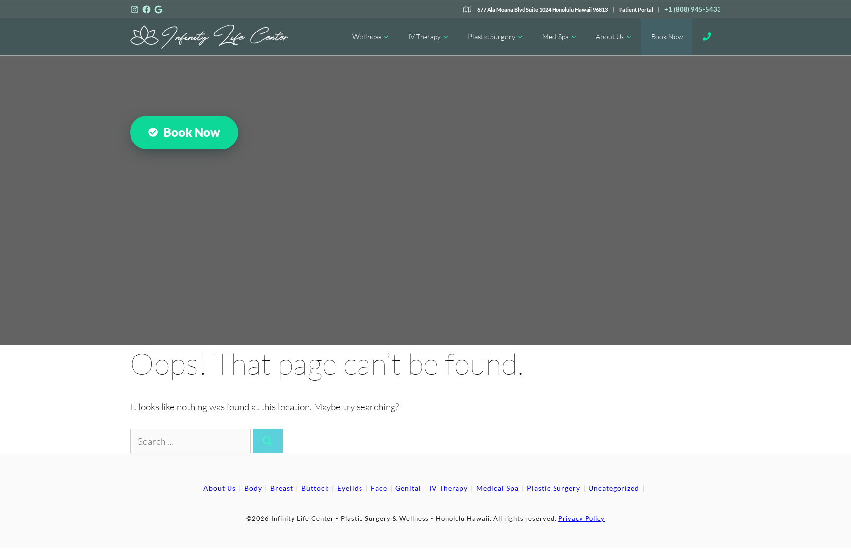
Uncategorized (614, 488)
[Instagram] (134, 9)
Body (253, 488)
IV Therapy (424, 36)
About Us (610, 36)
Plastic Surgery (491, 36)
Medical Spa (497, 488)
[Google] (158, 9)
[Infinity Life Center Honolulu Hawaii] (209, 37)
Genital (408, 488)
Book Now (667, 36)
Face (379, 488)
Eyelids (349, 488)
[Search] (268, 441)
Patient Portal (636, 9)
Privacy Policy (581, 518)
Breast (281, 488)
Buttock (315, 488)
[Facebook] (146, 9)
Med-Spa (555, 36)
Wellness (366, 36)
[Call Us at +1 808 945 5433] (707, 36)
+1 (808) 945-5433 (692, 9)
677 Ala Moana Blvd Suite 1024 (542, 9)
